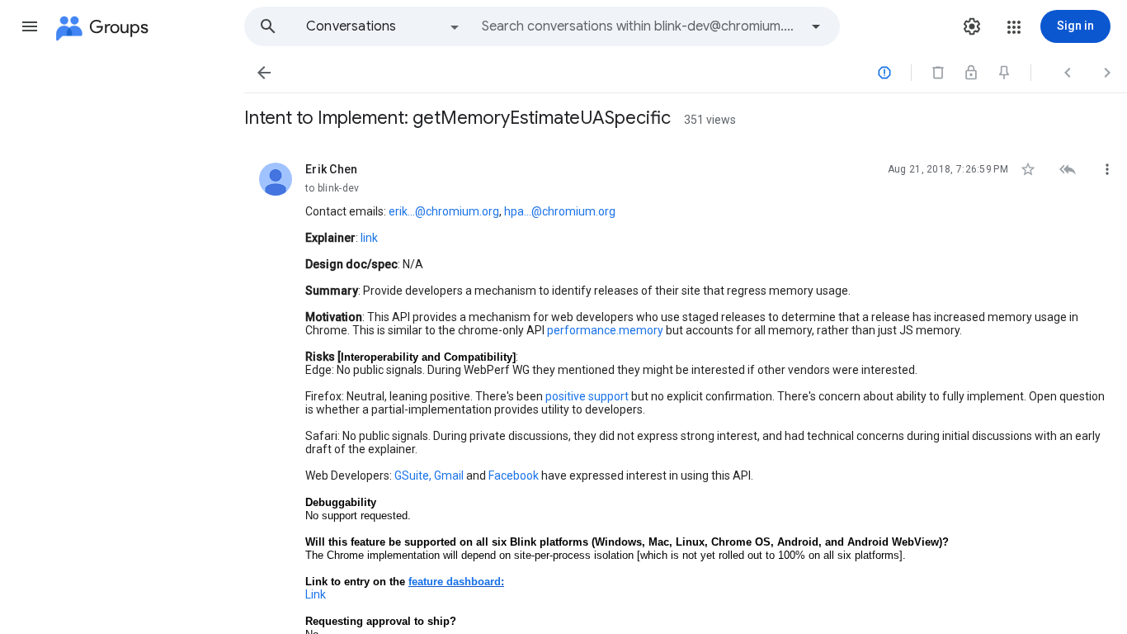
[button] (30, 26)
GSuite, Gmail (429, 475)
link (369, 237)
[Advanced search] (816, 26)
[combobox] (640, 26)
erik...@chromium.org (444, 211)
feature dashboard (454, 581)
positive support (587, 396)
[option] (383, 26)
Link (315, 594)
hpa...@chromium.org (559, 211)
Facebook (513, 475)
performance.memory (605, 330)
